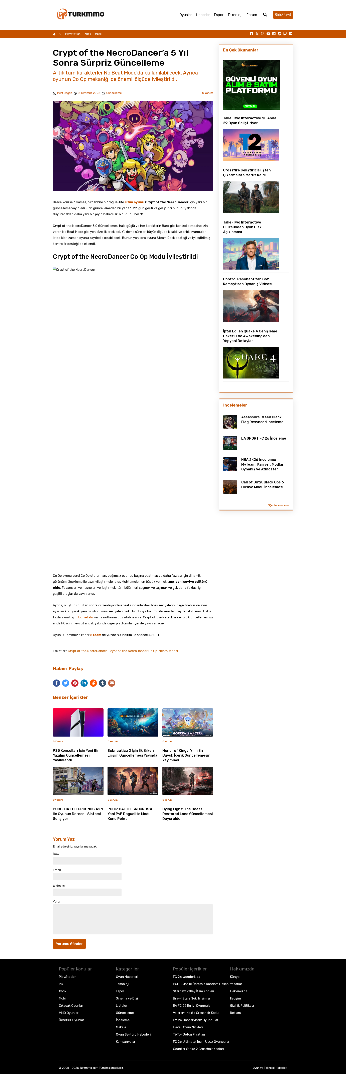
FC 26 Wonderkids (186, 977)
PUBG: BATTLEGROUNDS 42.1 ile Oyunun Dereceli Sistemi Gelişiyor (78, 814)
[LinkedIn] (84, 683)
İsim (56, 854)
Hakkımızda (238, 991)
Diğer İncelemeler (278, 505)
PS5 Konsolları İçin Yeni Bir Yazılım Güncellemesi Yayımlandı (76, 755)
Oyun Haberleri (127, 977)
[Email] (111, 683)
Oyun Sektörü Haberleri (133, 1034)
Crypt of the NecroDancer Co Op (133, 651)
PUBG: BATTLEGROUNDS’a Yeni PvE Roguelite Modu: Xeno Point (130, 814)
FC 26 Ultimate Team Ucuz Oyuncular (201, 1042)
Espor (218, 15)
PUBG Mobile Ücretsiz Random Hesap (200, 984)
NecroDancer (168, 651)
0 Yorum (207, 93)
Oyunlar (185, 15)
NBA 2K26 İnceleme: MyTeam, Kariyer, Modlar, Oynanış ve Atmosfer (263, 464)
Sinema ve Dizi (127, 998)
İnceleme (123, 1020)
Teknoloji (234, 15)
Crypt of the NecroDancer (87, 651)
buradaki (85, 617)
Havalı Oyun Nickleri (188, 1027)
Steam (95, 635)
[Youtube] (268, 33)
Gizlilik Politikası (242, 1006)
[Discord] (291, 33)
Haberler (203, 15)
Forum (251, 15)
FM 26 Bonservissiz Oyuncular (195, 1020)
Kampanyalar (125, 1042)
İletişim (235, 998)
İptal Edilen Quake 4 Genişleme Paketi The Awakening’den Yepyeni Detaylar (250, 336)
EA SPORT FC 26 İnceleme (263, 438)
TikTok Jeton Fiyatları (189, 1034)
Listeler (121, 1006)
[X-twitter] (257, 33)
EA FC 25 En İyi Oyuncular (192, 1006)
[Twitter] (65, 683)
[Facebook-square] (251, 33)
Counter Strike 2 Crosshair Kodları (198, 1049)
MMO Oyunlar (68, 1013)
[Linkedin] (274, 33)
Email (57, 870)
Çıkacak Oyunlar (71, 1006)
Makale (121, 1027)
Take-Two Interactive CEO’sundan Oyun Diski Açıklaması (243, 227)
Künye (234, 977)
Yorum (57, 901)
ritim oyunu (134, 202)
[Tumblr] (102, 683)
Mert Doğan (64, 93)
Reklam (235, 1013)
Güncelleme (114, 93)
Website (59, 886)
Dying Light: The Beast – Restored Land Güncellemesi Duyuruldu (187, 814)
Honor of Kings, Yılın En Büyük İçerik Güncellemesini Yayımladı (186, 755)
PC (59, 34)
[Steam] (279, 33)
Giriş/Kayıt (283, 14)
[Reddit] (93, 683)
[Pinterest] (74, 683)
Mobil (98, 34)
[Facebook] (56, 683)
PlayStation (67, 977)
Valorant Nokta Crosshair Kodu (196, 1013)
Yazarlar (236, 984)
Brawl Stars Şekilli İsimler (191, 998)
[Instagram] (263, 33)
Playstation (72, 34)
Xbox (87, 34)
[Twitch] (285, 33)
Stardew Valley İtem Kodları (193, 991)
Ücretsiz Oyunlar (71, 1020)
